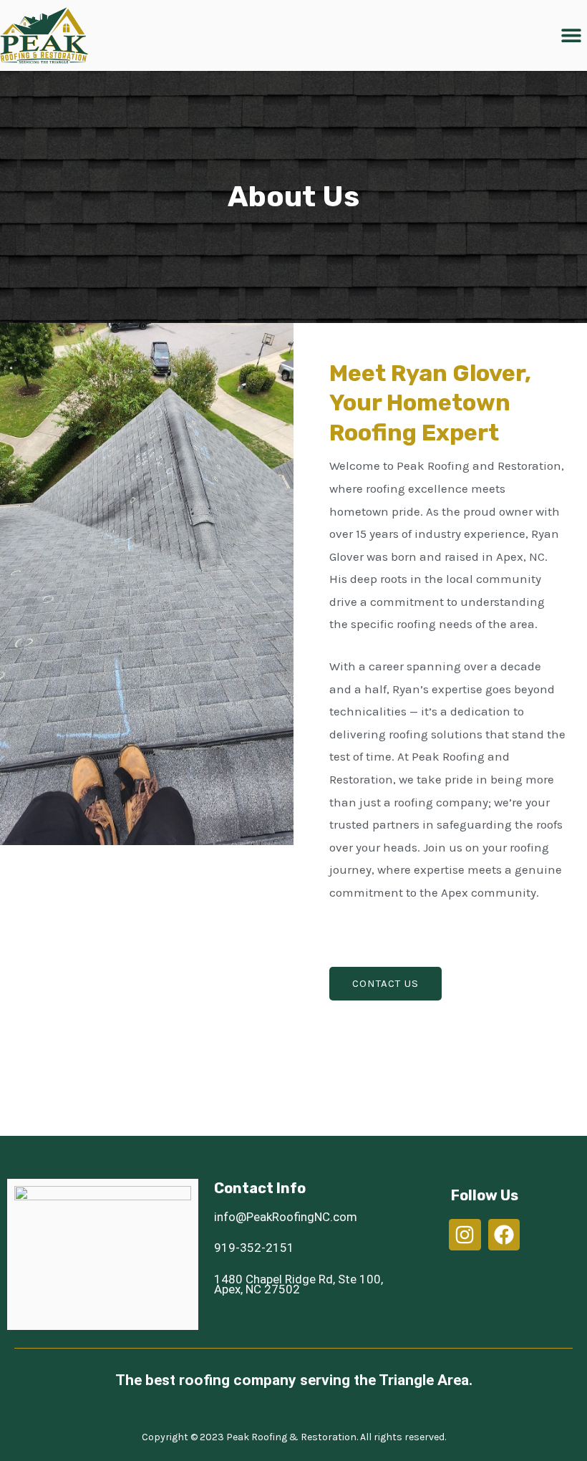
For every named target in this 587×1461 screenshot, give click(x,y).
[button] (571, 35)
